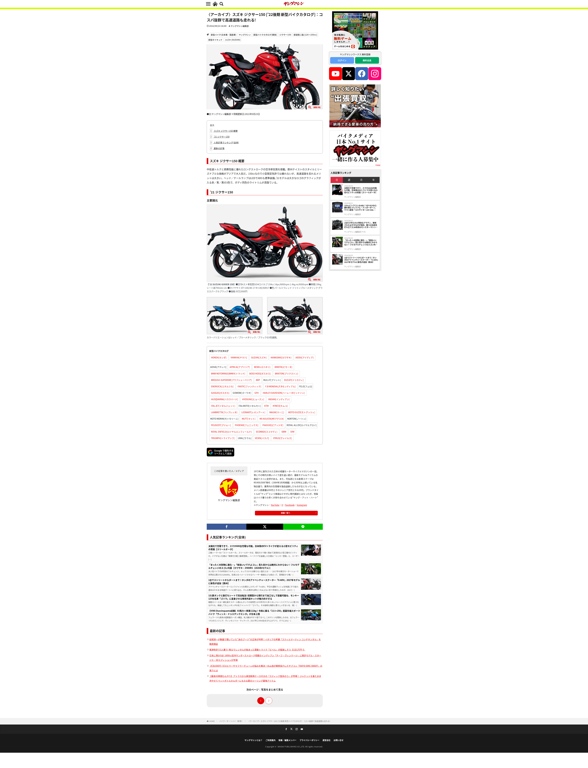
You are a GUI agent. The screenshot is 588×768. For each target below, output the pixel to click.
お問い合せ (338, 740)
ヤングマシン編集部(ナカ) (355, 232)
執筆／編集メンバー (287, 740)
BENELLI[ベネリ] (262, 366)
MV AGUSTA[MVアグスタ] (272, 418)
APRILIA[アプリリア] (240, 366)
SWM (283, 431)
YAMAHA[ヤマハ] (239, 357)
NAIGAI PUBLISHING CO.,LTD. (291, 746)
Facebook (290, 504)
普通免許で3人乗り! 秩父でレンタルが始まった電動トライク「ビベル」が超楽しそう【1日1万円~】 (257, 649)
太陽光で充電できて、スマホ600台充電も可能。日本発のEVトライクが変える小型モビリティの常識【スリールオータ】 (253, 547)
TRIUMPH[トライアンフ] (223, 438)
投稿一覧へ (285, 513)
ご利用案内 (270, 740)
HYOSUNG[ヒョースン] (253, 399)
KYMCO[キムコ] (280, 405)
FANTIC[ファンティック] (249, 386)
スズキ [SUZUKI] (232, 39)
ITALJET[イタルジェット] (223, 405)
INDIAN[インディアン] (279, 399)
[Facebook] (226, 527)
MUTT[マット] (248, 418)
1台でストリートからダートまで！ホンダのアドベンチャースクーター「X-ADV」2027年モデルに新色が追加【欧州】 (254, 581)
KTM (266, 405)
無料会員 (367, 60)
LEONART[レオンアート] (253, 412)
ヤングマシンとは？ (253, 740)
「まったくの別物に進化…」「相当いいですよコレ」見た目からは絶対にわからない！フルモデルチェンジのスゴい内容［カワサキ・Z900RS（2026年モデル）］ (253, 566)
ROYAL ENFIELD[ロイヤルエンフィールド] (231, 431)
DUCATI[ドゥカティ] (294, 379)
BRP (258, 379)
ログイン (342, 60)
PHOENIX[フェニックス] (246, 425)
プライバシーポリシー (309, 740)
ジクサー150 (285, 34)
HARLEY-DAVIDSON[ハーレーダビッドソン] (284, 392)
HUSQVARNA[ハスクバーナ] (224, 399)
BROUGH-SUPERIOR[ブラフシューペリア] (231, 379)
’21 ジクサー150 (220, 136)
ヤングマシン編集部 (240, 25)
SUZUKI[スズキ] (259, 357)
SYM (292, 431)
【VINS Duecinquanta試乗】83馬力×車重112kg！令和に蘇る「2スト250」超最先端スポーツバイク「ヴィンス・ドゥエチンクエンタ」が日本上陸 (254, 612)
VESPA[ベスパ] (262, 438)
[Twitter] (264, 527)
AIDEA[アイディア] (305, 357)
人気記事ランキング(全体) (224, 142)
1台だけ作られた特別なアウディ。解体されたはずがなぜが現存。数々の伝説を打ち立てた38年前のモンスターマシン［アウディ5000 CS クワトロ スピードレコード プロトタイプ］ (361, 225)
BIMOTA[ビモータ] (283, 366)
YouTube (275, 504)
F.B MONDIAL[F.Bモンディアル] (280, 386)
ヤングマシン (245, 34)
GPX (256, 392)
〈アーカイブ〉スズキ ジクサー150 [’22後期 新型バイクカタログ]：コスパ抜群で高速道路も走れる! (289, 721)
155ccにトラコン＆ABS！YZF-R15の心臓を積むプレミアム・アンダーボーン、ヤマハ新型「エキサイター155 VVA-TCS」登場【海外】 (360, 207)
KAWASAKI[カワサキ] (281, 357)
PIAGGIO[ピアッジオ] (272, 425)
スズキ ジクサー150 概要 (224, 130)
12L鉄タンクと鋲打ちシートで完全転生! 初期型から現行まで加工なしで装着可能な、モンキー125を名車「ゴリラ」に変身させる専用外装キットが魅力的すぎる (253, 597)
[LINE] (303, 527)
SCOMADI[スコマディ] (266, 431)
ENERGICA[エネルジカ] (222, 386)
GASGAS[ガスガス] (220, 392)
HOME (212, 721)
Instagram (302, 504)
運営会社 (326, 740)
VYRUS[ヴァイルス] (282, 438)
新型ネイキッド (215, 39)
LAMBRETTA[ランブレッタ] (224, 412)
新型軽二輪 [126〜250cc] (305, 34)
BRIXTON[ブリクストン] (286, 373)
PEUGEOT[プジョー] (221, 425)
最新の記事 (217, 148)
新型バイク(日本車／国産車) (223, 34)
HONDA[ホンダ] (218, 357)
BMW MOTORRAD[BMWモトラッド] (228, 373)
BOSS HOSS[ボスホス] (260, 373)
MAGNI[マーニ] (276, 412)
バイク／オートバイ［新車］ (231, 721)
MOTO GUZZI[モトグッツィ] (301, 412)
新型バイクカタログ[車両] (265, 34)
